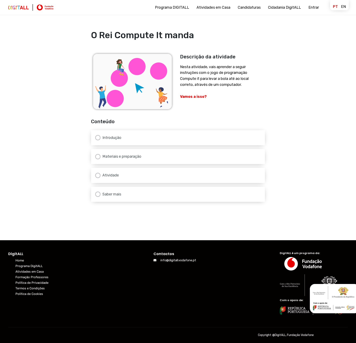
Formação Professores (31, 277)
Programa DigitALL (29, 266)
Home (19, 260)
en (343, 6)
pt (335, 6)
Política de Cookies (29, 294)
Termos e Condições (30, 288)
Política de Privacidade (31, 283)
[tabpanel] (178, 81)
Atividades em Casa (29, 271)
